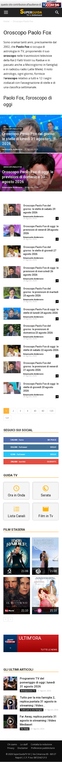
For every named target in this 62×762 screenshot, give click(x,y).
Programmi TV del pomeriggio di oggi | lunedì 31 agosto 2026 (37, 682)
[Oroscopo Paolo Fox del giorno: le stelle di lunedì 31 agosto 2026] (31, 142)
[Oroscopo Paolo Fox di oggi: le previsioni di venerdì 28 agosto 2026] (12, 231)
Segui (53, 447)
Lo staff (24, 744)
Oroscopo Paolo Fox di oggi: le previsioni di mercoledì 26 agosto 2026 (41, 271)
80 (43, 410)
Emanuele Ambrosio (12, 149)
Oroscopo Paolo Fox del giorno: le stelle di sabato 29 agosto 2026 (39, 209)
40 (35, 410)
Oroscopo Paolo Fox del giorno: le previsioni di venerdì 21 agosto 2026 (40, 366)
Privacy (10, 748)
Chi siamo (12, 744)
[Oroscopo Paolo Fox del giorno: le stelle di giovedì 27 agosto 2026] (12, 251)
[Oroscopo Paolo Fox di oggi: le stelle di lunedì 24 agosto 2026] (12, 314)
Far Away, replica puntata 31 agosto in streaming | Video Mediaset (38, 720)
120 (51, 410)
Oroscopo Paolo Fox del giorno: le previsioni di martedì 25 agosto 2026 (40, 292)
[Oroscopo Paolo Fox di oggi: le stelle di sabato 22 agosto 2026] (12, 351)
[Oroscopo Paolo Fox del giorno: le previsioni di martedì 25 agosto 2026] (12, 293)
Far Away (24, 729)
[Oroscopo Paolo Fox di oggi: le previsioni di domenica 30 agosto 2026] (31, 180)
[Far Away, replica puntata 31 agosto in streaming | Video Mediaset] (10, 721)
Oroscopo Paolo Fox (12, 129)
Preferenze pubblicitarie (43, 748)
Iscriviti (51, 461)
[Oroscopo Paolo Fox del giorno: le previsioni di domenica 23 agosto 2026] (12, 330)
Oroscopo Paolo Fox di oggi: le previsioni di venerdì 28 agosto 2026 (41, 230)
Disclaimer (23, 748)
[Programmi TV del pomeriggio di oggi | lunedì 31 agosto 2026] (10, 683)
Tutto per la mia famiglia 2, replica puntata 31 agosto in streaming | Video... (38, 701)
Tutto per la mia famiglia (31, 710)
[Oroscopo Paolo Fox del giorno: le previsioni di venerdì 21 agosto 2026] (12, 367)
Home (6, 21)
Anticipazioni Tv (28, 691)
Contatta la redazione (41, 744)
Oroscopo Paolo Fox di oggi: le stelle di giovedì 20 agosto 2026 (41, 387)
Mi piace (52, 439)
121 (7, 417)
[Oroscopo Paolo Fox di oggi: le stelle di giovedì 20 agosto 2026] (12, 388)
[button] (57, 12)
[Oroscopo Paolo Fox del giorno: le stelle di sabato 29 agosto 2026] (12, 210)
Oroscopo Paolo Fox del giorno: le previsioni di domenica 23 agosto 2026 (38, 329)
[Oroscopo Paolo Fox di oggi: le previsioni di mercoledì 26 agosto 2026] (12, 272)
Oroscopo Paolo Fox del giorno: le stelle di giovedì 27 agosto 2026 (39, 250)
